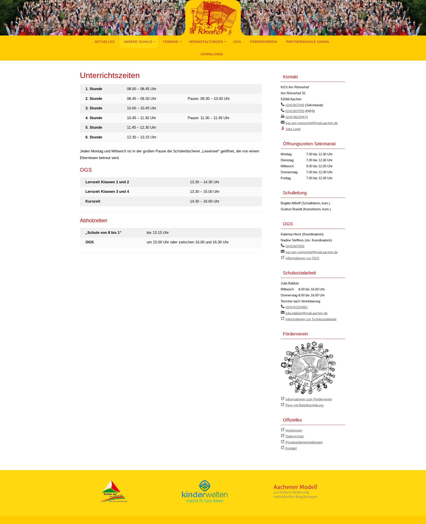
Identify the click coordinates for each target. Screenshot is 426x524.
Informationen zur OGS (302, 258)
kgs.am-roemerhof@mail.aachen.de (312, 123)
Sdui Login (293, 129)
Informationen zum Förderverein (309, 399)
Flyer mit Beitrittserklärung (304, 405)
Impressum (294, 430)
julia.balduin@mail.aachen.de (306, 313)
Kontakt (291, 448)
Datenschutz (295, 436)
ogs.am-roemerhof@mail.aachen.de (312, 252)
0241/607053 (295, 111)
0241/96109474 (297, 117)
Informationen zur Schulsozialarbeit (311, 319)
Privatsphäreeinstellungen (304, 442)
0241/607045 (295, 105)
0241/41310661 (297, 307)
